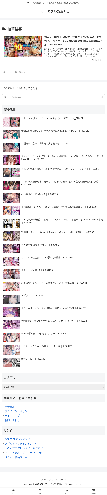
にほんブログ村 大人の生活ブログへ (25, 448)
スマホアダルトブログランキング (23, 452)
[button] (101, 97)
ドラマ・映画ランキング (18, 457)
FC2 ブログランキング (17, 439)
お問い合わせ (12, 420)
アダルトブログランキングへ (21, 443)
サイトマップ (12, 415)
